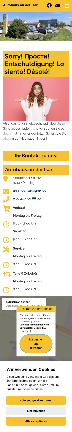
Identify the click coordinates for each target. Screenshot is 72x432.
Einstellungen (36, 410)
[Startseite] (20, 4)
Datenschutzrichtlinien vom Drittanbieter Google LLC (34, 326)
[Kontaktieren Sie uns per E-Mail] (57, 5)
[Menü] (66, 6)
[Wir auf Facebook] (49, 5)
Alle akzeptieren (36, 421)
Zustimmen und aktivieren (36, 344)
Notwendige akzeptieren (36, 400)
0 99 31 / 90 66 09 (27, 198)
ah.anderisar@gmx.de (29, 190)
